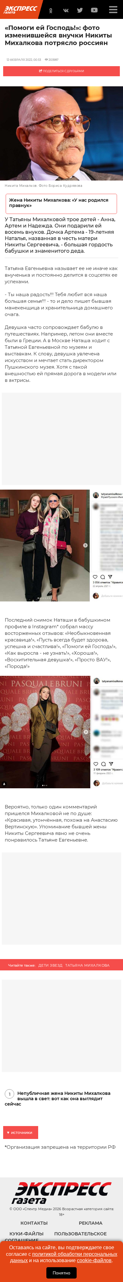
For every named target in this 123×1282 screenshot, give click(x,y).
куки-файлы (26, 1234)
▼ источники (19, 1132)
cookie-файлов (94, 1260)
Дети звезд (50, 965)
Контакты (34, 1223)
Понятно (61, 1272)
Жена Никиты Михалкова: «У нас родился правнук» (58, 203)
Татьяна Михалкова (87, 965)
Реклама (90, 1223)
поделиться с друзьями (63, 71)
